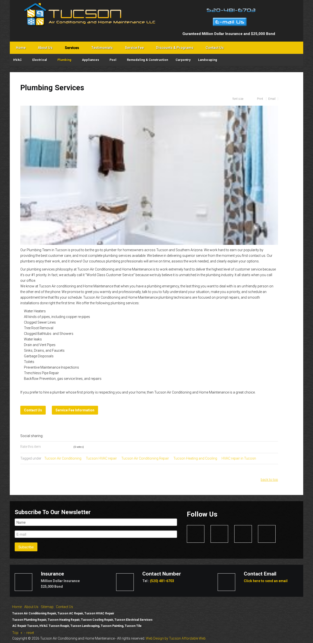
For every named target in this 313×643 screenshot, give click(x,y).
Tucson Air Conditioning (62, 458)
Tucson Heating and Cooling (195, 458)
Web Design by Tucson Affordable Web (176, 638)
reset (30, 633)
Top (15, 633)
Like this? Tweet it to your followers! (96, 435)
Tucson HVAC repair (101, 458)
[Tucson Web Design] (276, 615)
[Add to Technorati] (75, 435)
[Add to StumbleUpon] (68, 435)
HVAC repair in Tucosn (239, 458)
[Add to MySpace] (89, 435)
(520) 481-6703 (162, 581)
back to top (269, 480)
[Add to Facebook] (48, 435)
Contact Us (64, 607)
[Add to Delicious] (55, 435)
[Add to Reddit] (82, 435)
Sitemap (47, 607)
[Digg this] (61, 435)
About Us (31, 607)
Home (17, 607)
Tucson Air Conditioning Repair (145, 458)
